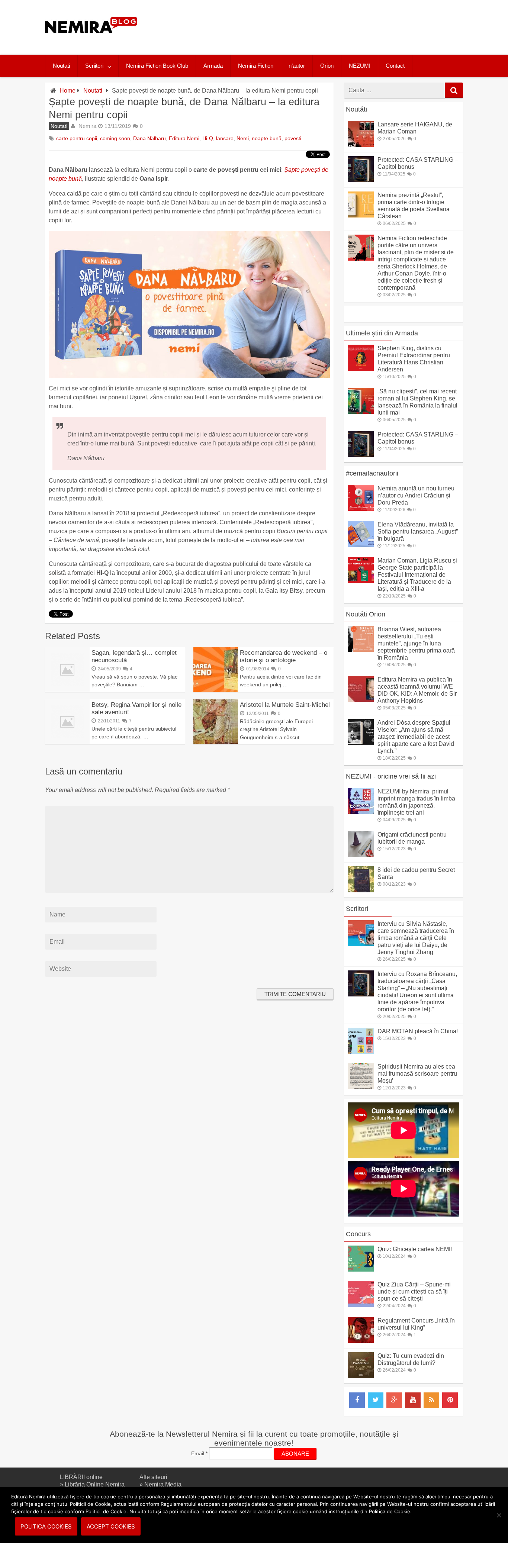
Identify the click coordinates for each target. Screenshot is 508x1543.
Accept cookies (111, 1526)
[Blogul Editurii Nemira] (91, 40)
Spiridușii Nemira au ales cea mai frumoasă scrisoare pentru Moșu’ (417, 1073)
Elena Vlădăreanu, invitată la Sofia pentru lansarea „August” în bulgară (417, 531)
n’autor (297, 65)
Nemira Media (162, 1484)
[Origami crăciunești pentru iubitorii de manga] (361, 855)
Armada (213, 65)
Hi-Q (207, 138)
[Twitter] (375, 1400)
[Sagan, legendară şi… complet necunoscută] (67, 690)
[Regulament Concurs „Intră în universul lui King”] (361, 1341)
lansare (225, 138)
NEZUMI (359, 65)
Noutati (61, 65)
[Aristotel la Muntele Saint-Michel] (215, 742)
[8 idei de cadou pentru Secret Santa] (361, 890)
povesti (292, 138)
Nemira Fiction (255, 65)
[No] (498, 1515)
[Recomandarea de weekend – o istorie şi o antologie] (215, 690)
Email (199, 1453)
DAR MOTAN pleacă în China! (417, 1031)
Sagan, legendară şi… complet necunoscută (134, 656)
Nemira (87, 126)
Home (67, 90)
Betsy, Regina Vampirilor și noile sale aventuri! (136, 708)
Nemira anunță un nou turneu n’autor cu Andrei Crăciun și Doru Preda (415, 495)
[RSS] (431, 1400)
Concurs (358, 1234)
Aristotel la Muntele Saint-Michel (285, 704)
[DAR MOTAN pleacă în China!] (361, 1051)
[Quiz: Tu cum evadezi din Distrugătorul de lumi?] (361, 1376)
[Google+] (394, 1400)
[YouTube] (413, 1400)
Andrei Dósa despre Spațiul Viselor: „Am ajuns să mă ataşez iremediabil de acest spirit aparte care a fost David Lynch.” (415, 736)
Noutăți (356, 109)
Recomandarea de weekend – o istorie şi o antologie (283, 656)
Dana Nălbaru (149, 138)
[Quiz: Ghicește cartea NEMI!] (361, 1269)
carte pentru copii (76, 138)
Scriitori (94, 65)
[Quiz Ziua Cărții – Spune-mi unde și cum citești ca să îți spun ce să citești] (361, 1305)
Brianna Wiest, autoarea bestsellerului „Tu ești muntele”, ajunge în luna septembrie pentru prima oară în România (416, 643)
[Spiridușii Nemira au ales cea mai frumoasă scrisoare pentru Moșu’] (361, 1087)
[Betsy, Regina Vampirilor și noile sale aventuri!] (67, 742)
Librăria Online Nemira (95, 1484)
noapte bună (267, 138)
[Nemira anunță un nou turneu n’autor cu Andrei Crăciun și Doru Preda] (361, 509)
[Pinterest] (450, 1400)
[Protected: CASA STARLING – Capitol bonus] (361, 180)
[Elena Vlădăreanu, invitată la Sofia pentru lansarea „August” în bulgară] (361, 545)
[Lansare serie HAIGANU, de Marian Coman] (361, 145)
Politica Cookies (46, 1526)
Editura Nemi (184, 138)
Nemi (243, 138)
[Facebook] (357, 1400)
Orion (327, 65)
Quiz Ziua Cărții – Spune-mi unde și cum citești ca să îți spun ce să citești (414, 1291)
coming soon (115, 138)
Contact (395, 65)
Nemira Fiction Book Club (157, 65)
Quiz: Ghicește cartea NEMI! (414, 1249)
